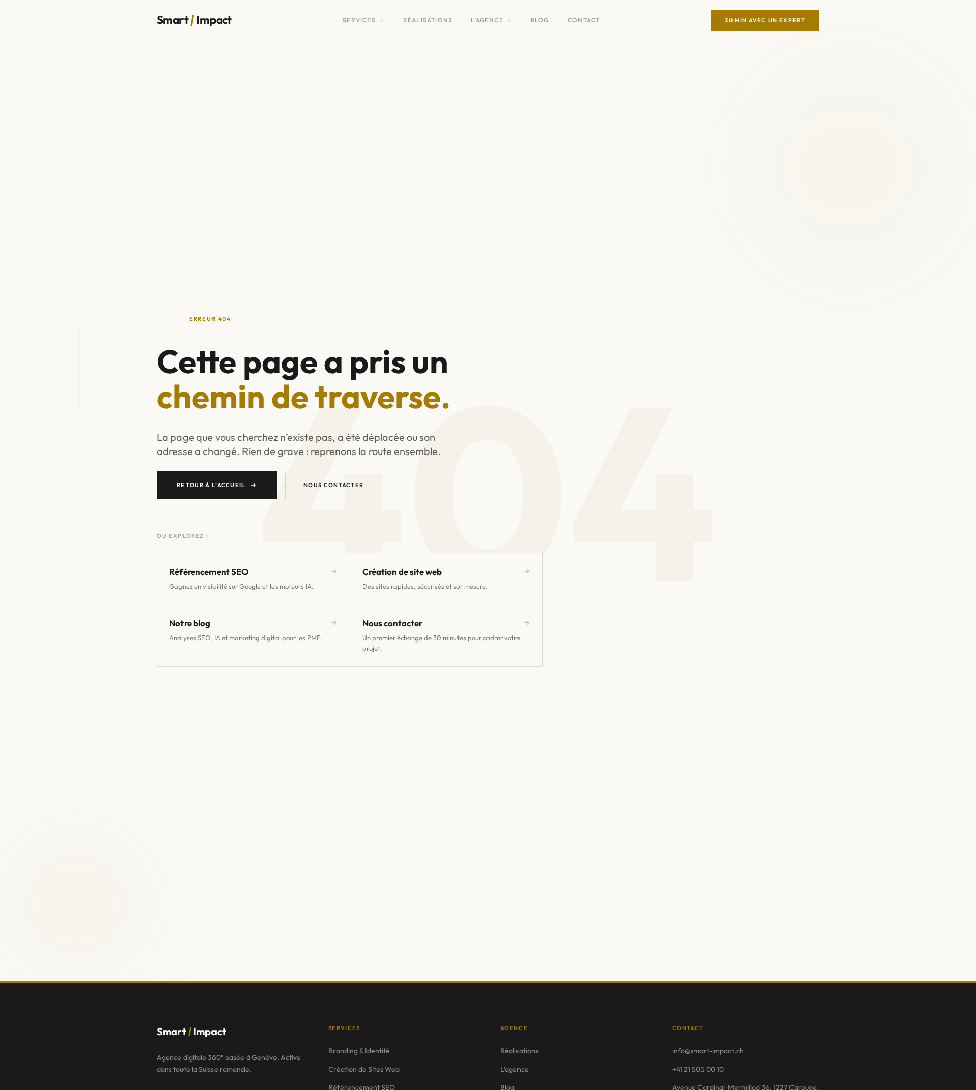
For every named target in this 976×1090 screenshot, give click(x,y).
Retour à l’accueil (211, 485)
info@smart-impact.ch (708, 1050)
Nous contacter (333, 485)
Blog (540, 20)
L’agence (487, 20)
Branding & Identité (359, 1050)
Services (359, 20)
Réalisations (427, 20)
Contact (584, 20)
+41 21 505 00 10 (698, 1069)
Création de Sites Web (364, 1069)
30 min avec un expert (765, 20)
